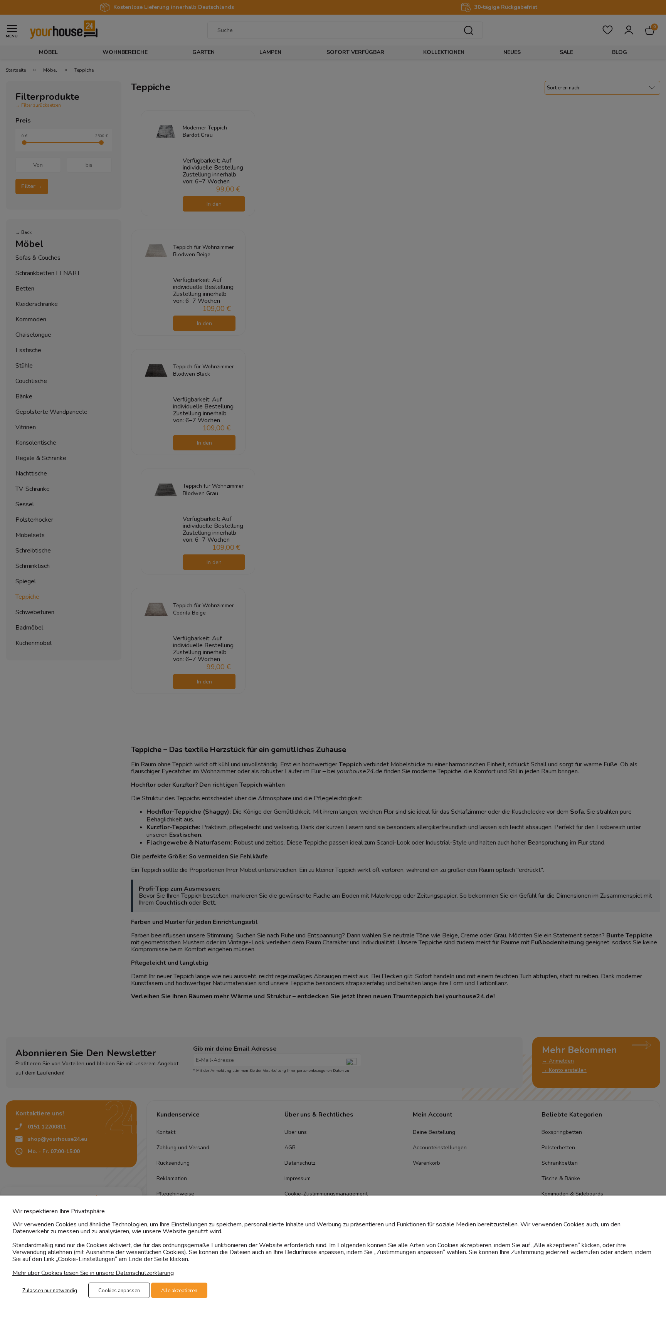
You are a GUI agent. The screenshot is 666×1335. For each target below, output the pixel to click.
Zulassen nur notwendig (49, 1290)
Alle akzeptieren (179, 1290)
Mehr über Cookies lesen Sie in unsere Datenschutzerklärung (93, 1273)
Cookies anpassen (119, 1290)
